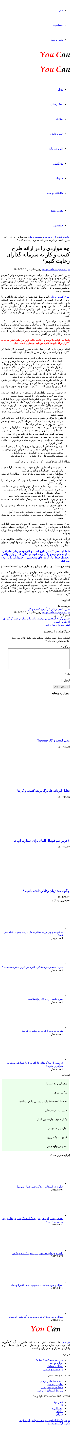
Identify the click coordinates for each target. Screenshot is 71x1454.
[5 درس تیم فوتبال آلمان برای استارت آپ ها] (37, 834)
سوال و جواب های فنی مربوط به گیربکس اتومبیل (36, 1316)
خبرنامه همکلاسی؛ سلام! (49, 1360)
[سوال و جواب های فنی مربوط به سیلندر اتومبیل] (45, 1281)
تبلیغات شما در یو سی (51, 1381)
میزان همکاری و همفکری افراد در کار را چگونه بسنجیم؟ (32, 967)
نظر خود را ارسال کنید (57, 624)
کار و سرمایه (56, 148)
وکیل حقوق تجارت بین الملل (52, 1119)
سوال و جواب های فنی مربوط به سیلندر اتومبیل (37, 1285)
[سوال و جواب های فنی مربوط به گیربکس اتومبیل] (45, 1313)
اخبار (60, 89)
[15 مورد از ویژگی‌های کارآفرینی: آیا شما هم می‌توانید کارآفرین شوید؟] (45, 1059)
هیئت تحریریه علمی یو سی (56, 269)
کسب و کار (35, 236)
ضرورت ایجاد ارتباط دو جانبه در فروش (42, 1030)
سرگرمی (58, 163)
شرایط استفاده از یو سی (49, 1390)
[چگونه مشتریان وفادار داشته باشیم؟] (37, 884)
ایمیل (66, 680)
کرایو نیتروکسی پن (57, 1137)
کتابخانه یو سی (55, 193)
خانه (67, 236)
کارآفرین (46, 609)
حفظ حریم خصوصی (52, 1387)
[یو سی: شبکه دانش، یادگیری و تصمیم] (45, 57)
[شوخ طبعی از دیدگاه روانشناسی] (45, 995)
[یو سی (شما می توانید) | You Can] (35, 1328)
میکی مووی (60, 1092)
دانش (61, 236)
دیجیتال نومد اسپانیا (56, 1083)
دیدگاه (65, 646)
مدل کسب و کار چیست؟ (53, 740)
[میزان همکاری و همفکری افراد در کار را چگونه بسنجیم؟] (45, 963)
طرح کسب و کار (60, 609)
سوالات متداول (55, 1366)
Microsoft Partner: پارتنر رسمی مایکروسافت (43, 1101)
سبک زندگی (56, 104)
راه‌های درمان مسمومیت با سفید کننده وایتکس (37, 1253)
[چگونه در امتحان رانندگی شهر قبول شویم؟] (45, 1183)
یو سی (66, 1342)
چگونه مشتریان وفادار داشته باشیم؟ (46, 891)
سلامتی (59, 119)
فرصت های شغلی (53, 1369)
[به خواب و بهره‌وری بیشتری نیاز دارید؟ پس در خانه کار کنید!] (45, 928)
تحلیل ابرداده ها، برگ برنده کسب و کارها (43, 790)
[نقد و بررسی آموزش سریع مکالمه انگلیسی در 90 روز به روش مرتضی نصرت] (45, 1215)
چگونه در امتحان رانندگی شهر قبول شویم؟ (40, 1186)
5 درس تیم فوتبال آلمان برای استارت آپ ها (42, 840)
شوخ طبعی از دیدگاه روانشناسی (45, 998)
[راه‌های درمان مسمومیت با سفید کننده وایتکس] (45, 1250)
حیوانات (59, 178)
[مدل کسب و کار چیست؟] (37, 734)
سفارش (57, 1146)
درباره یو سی (56, 1363)
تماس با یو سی (55, 1384)
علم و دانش (56, 133)
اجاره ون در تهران (57, 1128)
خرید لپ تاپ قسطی (56, 1110)
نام (67, 674)
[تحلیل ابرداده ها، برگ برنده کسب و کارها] (37, 784)
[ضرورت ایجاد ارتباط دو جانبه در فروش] (45, 1027)
